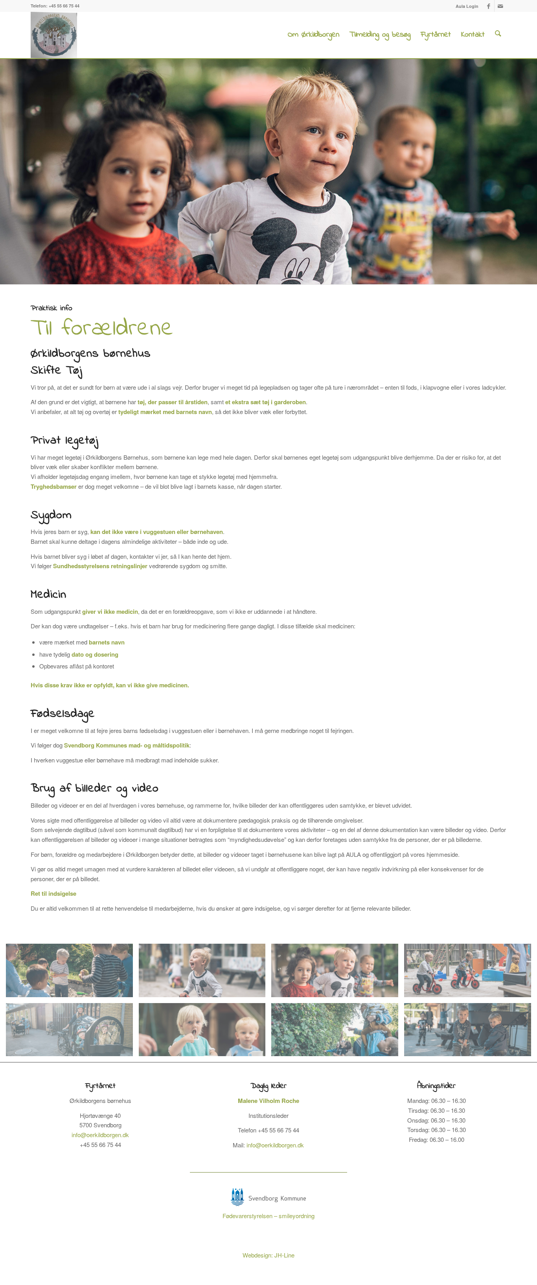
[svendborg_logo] (268, 1197)
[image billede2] (470, 1032)
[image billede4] (72, 973)
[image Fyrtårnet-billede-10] (205, 1032)
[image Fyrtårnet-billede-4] (470, 973)
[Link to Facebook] (488, 6)
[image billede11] (72, 1032)
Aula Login (467, 6)
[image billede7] (337, 1032)
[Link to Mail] (500, 6)
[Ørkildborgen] (54, 35)
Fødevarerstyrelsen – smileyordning (268, 1215)
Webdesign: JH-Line (268, 1255)
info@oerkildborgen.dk (100, 1134)
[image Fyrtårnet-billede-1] (205, 973)
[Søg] (498, 35)
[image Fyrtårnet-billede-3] (337, 973)
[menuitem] (465, 6)
